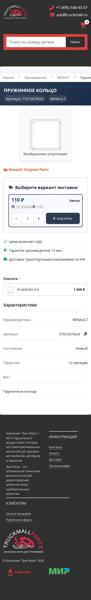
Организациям (59, 466)
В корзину (62, 218)
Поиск (75, 42)
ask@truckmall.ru (72, 14)
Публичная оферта (19, 520)
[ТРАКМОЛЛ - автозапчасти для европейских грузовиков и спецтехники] (23, 541)
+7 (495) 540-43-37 (72, 7)
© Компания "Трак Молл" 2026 (23, 561)
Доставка (55, 459)
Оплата (54, 453)
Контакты (55, 447)
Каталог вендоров (18, 514)
